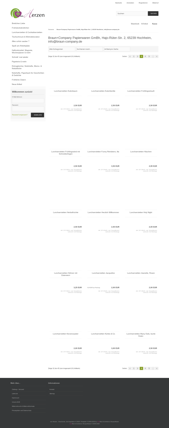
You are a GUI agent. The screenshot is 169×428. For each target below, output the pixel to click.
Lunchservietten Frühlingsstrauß (140, 91)
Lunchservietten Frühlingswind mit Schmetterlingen (65, 153)
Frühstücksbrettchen (20, 28)
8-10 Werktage (78, 110)
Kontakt (52, 389)
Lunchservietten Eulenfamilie (103, 91)
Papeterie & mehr (19, 62)
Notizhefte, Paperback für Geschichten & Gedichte (28, 74)
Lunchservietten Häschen (141, 152)
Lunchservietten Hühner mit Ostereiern (65, 274)
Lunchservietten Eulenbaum (65, 91)
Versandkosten (78, 109)
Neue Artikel (17, 84)
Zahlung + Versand (18, 389)
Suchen (153, 13)
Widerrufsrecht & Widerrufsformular (23, 406)
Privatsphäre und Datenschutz (21, 410)
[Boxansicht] (155, 49)
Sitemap (52, 393)
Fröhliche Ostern (19, 80)
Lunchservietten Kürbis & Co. (103, 334)
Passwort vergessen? (19, 115)
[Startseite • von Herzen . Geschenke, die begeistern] (28, 13)
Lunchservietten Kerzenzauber (65, 334)
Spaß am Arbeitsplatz (21, 46)
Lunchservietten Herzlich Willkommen (103, 212)
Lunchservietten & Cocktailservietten (27, 32)
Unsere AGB (16, 402)
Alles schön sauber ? (20, 41)
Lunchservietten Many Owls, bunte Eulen (140, 335)
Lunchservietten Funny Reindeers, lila (103, 152)
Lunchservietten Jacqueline (103, 273)
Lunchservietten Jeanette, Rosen (141, 273)
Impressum (15, 398)
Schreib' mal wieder (20, 57)
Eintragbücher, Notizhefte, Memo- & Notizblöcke (27, 67)
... (153, 56)
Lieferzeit (15, 393)
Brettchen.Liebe (18, 23)
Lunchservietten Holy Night (141, 212)
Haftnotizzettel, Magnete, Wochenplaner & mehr (22, 51)
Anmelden (37, 115)
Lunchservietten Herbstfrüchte (65, 212)
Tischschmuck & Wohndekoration (26, 37)
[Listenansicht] (157, 49)
